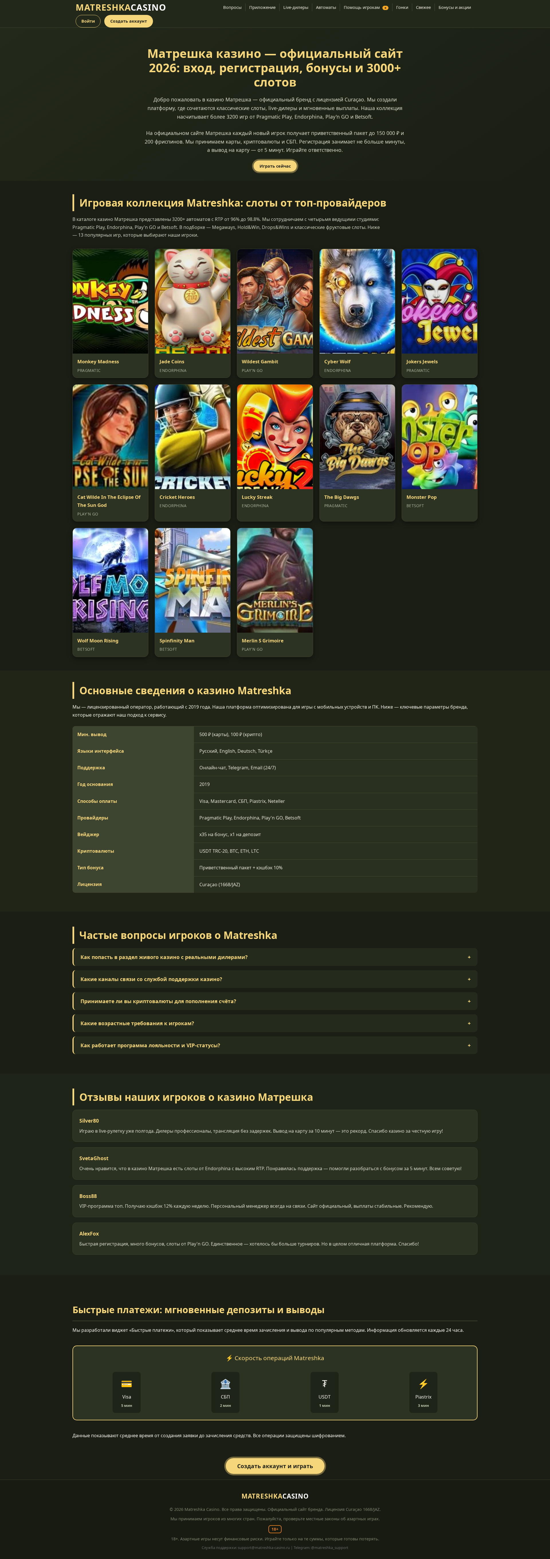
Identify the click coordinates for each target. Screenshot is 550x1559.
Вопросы (232, 7)
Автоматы (326, 7)
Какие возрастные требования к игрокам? (275, 1023)
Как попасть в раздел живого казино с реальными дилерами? (275, 957)
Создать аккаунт (128, 21)
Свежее (423, 7)
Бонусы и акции (455, 7)
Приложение (262, 7)
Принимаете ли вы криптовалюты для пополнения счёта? (275, 1001)
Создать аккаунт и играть (275, 1466)
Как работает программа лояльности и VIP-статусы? (275, 1045)
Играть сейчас (275, 166)
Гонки (402, 7)
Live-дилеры (295, 7)
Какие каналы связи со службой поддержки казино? (275, 979)
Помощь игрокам (365, 7)
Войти (88, 21)
